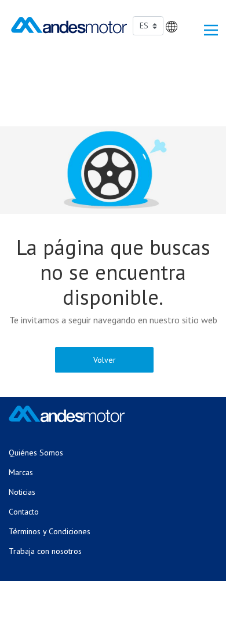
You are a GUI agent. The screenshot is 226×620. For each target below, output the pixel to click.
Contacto (24, 511)
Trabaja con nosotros (45, 551)
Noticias (22, 492)
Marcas (21, 472)
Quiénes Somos (36, 452)
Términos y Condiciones (49, 531)
